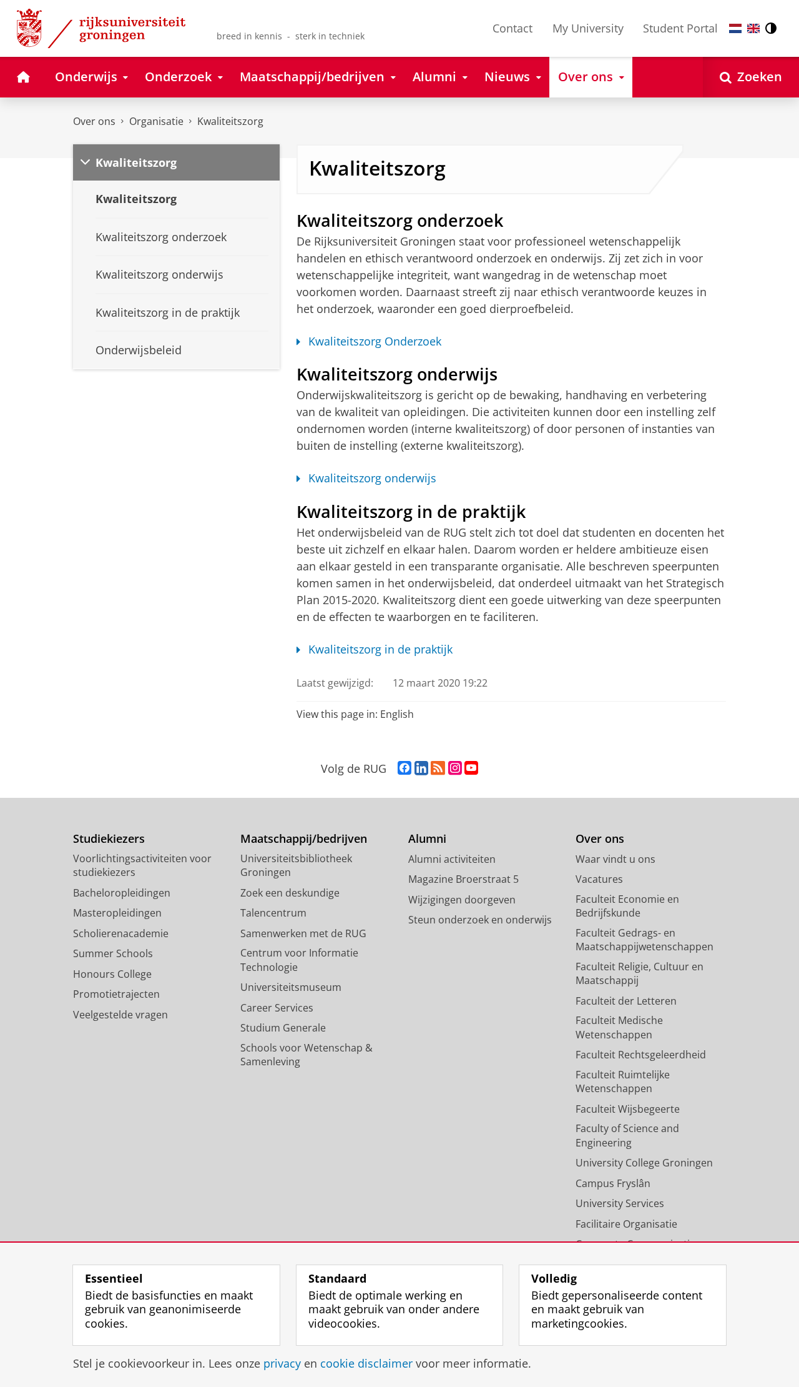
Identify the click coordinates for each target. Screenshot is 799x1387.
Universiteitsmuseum (290, 987)
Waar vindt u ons (615, 859)
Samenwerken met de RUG (303, 933)
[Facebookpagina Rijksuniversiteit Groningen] (404, 768)
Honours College (112, 974)
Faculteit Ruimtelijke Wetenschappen (623, 1082)
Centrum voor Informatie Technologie (299, 960)
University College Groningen (644, 1163)
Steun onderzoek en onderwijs (480, 920)
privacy (282, 1363)
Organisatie (156, 121)
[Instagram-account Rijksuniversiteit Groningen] (455, 768)
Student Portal (680, 28)
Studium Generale (283, 1028)
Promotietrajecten (116, 994)
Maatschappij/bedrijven (303, 839)
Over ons (94, 121)
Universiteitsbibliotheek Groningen (296, 866)
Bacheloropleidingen (121, 893)
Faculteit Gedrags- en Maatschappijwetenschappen (644, 940)
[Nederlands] (735, 28)
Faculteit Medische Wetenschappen (619, 1027)
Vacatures (599, 879)
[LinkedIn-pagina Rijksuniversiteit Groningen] (421, 768)
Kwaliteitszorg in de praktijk (380, 649)
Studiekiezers (109, 839)
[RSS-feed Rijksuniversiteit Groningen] (438, 768)
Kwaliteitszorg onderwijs (372, 478)
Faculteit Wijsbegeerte (628, 1109)
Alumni (427, 839)
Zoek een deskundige (290, 893)
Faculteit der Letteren (626, 1001)
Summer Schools (113, 953)
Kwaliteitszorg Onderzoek (374, 341)
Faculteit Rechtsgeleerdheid (641, 1054)
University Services (620, 1203)
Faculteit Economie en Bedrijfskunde (627, 906)
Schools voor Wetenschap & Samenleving (306, 1055)
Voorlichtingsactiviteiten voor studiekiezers (142, 866)
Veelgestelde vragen (120, 1015)
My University (588, 28)
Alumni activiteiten (452, 859)
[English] (753, 28)
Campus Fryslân (613, 1183)
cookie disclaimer (366, 1363)
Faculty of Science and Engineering (627, 1135)
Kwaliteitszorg (230, 121)
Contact (512, 28)
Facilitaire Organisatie (626, 1224)
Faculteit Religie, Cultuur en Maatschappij (639, 974)
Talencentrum (273, 913)
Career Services (276, 1008)
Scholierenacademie (121, 933)
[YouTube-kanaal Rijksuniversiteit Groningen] (471, 768)
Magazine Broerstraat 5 (463, 879)
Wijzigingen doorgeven (462, 900)
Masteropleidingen (117, 913)
